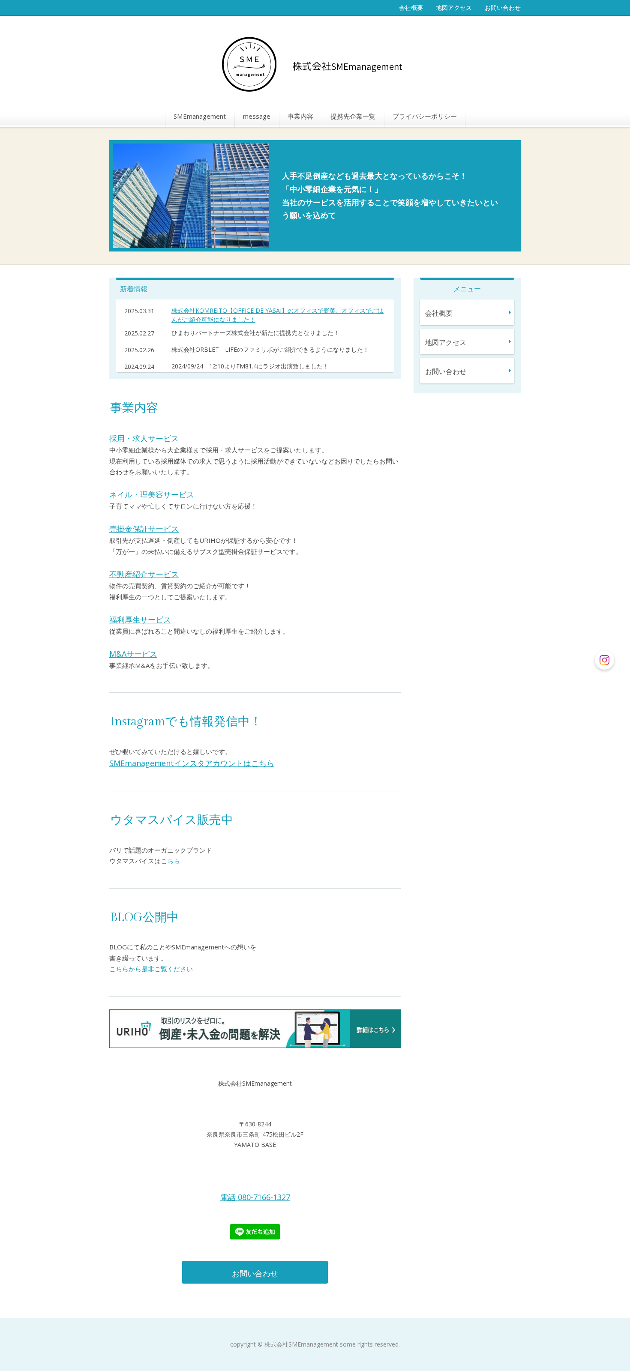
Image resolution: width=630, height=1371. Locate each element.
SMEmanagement (200, 116)
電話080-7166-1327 (255, 1197)
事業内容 (300, 116)
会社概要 (411, 7)
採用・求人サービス (144, 438)
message (256, 116)
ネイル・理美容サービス (151, 494)
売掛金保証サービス (144, 529)
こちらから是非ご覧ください (151, 968)
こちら (170, 860)
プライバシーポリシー (425, 116)
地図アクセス (454, 7)
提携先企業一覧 (352, 116)
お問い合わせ (503, 7)
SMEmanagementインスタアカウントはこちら (191, 763)
